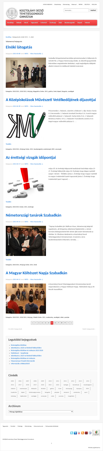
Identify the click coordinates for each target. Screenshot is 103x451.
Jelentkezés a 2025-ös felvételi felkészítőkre (26, 356)
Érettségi (53, 22)
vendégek (71, 91)
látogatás (64, 91)
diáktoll (13, 388)
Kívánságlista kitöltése (18, 345)
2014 (80, 381)
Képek (80, 22)
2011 (46, 91)
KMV (53, 149)
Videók (87, 22)
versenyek (58, 149)
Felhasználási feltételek (51, 426)
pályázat (57, 392)
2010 (50, 381)
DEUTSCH (87, 4)
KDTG (26, 53)
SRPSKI (81, 4)
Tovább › (9, 144)
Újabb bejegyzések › (88, 329)
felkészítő (34, 388)
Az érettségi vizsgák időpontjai (31, 158)
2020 (42, 385)
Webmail (74, 4)
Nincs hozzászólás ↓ (36, 53)
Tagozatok (34, 22)
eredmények (47, 149)
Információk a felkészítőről (20, 364)
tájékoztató (23, 396)
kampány (79, 388)
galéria (50, 91)
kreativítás (14, 392)
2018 (27, 385)
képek (59, 91)
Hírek (26, 22)
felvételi (43, 388)
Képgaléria (36, 91)
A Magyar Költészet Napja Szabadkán (36, 273)
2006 (19, 381)
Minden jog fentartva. (94, 447)
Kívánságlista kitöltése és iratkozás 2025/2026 (27, 350)
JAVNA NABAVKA (47, 4)
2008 (35, 381)
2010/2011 (16, 91)
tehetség (13, 396)
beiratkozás (76, 385)
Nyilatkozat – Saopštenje (19, 353)
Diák (60, 22)
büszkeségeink (38, 149)
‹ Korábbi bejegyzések (15, 329)
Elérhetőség (66, 4)
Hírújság (29, 91)
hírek (55, 91)
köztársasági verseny (34, 392)
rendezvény (49, 317)
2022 (57, 385)
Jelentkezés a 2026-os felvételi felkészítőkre (26, 348)
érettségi (31, 207)
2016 (12, 385)
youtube (66, 317)
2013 (72, 381)
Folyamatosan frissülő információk (23, 361)
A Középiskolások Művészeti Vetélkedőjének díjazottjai (51, 100)
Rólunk (19, 22)
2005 (12, 381)
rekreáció (66, 392)
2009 (42, 381)
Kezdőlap (10, 22)
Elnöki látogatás (19, 47)
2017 (19, 385)
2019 (35, 385)
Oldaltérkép (57, 4)
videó (62, 317)
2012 (65, 381)
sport (85, 392)
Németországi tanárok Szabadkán (33, 216)
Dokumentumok (38, 426)
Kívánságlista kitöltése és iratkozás (23, 358)
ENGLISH (94, 4)
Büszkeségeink (69, 22)
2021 (50, 385)
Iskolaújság (69, 388)
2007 (27, 381)
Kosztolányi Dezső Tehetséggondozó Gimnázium (20, 439)
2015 (87, 381)
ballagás (66, 385)
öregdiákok (71, 396)
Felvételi (44, 22)
